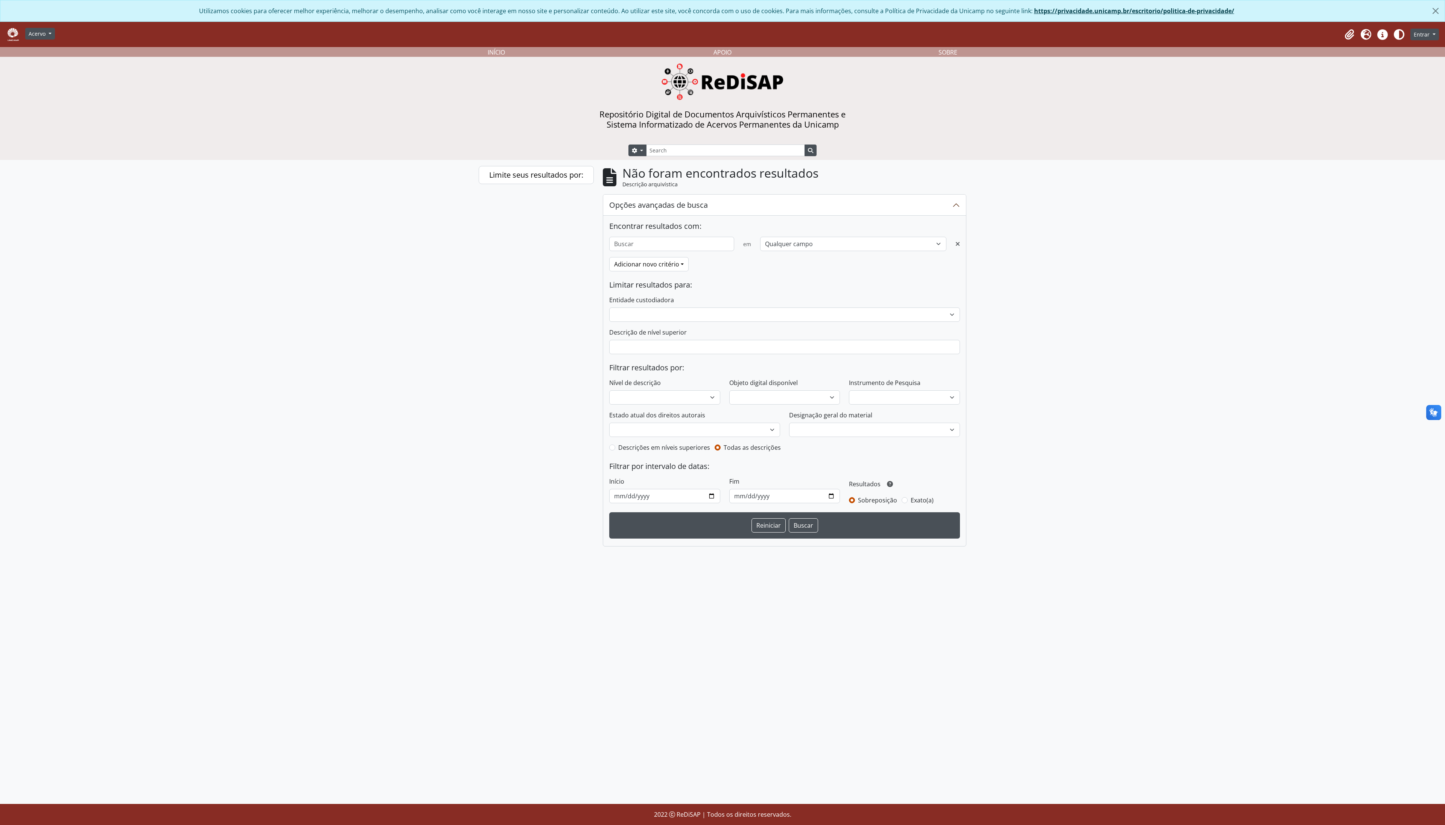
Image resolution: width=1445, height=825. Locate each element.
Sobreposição (877, 500)
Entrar (1422, 34)
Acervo (38, 33)
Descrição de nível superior (648, 332)
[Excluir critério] (957, 243)
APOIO (722, 52)
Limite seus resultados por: (536, 175)
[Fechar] (1436, 10)
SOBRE (947, 52)
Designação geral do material (830, 415)
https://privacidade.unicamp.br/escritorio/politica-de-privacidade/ (1134, 11)
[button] (1349, 34)
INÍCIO (496, 52)
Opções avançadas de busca (658, 205)
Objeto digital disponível (763, 383)
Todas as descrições (752, 447)
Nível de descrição (635, 383)
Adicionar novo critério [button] (646, 264)
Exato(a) (922, 500)
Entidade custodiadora (641, 300)
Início (616, 481)
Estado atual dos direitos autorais (657, 415)
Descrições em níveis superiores (664, 447)
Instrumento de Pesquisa (884, 383)
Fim (734, 481)
